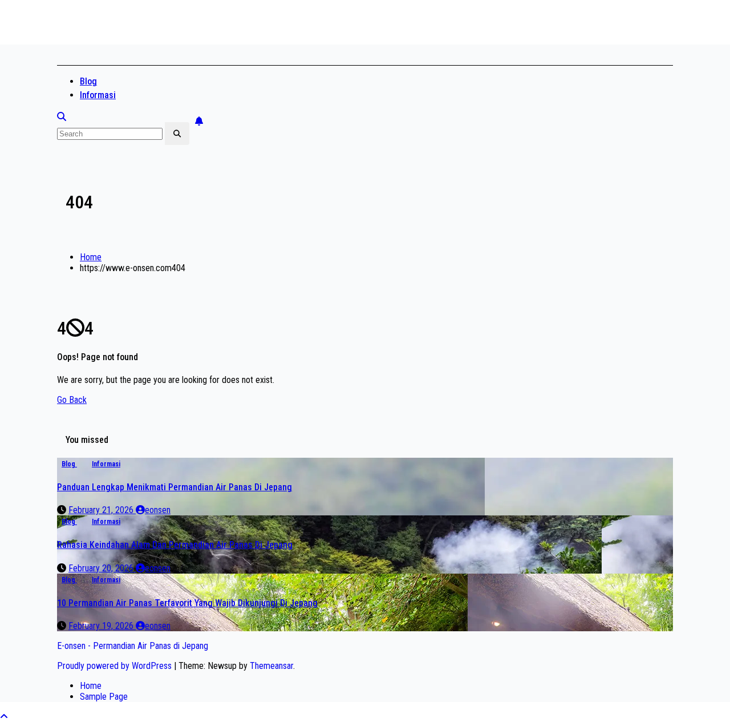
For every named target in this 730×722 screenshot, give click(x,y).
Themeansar (271, 665)
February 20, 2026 (102, 568)
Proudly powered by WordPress (115, 665)
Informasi (98, 95)
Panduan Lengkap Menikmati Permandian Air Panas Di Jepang (174, 487)
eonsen (158, 510)
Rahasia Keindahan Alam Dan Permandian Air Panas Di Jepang (175, 544)
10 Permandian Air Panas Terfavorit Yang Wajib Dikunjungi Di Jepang (187, 603)
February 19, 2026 (102, 625)
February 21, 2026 (102, 510)
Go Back (72, 399)
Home (91, 257)
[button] (61, 116)
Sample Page (104, 696)
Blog (88, 81)
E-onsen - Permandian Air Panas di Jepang (227, 33)
